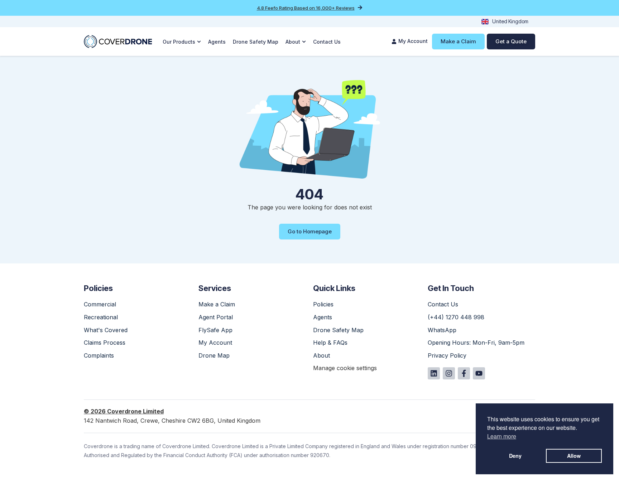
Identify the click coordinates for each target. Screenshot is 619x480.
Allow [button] (574, 455)
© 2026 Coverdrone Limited (124, 411)
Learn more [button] (501, 436)
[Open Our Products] (199, 41)
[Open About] (304, 41)
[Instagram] (449, 373)
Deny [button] (515, 455)
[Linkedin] (434, 373)
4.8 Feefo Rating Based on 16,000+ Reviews (306, 8)
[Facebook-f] (464, 373)
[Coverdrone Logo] (118, 41)
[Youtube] (479, 373)
